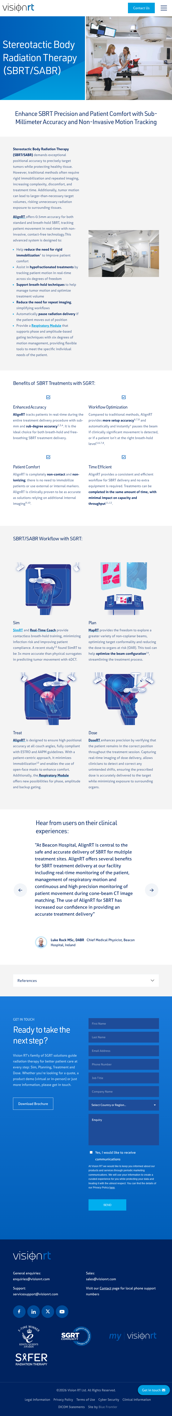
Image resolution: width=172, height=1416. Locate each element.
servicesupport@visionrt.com (35, 1294)
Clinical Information (136, 1400)
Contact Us (141, 8)
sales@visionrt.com (101, 1279)
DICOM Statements (71, 1407)
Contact (105, 1288)
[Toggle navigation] (163, 8)
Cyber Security (108, 1400)
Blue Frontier (108, 1407)
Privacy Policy (63, 1400)
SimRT (18, 630)
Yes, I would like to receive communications (115, 1155)
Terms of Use (85, 1400)
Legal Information (37, 1400)
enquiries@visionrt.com (31, 1279)
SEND (107, 1205)
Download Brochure (33, 1104)
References (27, 980)
